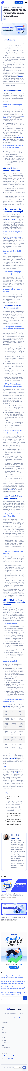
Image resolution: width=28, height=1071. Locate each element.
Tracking (4, 1032)
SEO (4, 19)
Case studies (5, 1042)
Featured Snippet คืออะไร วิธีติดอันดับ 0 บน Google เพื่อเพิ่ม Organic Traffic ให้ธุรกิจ (12, 895)
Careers (4, 1040)
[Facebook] (17, 1017)
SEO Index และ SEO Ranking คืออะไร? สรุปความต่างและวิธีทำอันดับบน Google (14, 918)
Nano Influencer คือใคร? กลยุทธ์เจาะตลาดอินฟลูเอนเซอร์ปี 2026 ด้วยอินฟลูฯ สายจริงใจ (13, 982)
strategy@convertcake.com (9, 1056)
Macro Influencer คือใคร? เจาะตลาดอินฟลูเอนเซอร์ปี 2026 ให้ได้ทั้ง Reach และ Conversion (14, 988)
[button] (22, 85)
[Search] (25, 998)
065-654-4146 (8, 1061)
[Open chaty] (24, 1067)
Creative (4, 1030)
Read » (2, 899)
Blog (3, 1045)
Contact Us (5, 1053)
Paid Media (5, 1025)
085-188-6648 (7, 1058)
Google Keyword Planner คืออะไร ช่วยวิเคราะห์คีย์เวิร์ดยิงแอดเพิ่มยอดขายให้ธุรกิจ (12, 977)
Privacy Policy (6, 1047)
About (4, 1037)
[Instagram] (14, 1017)
